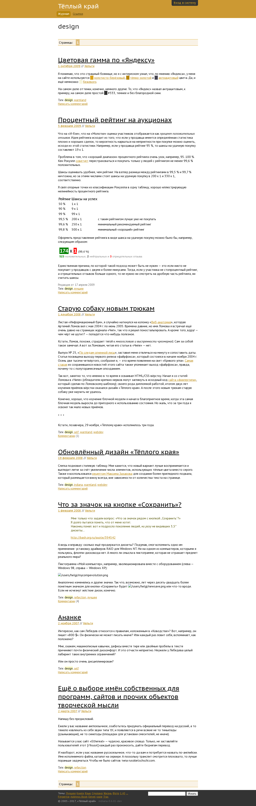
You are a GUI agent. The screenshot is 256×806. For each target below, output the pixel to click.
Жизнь (108, 793)
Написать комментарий (73, 104)
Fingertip (64, 796)
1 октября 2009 (69, 66)
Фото (116, 793)
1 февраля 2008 (69, 510)
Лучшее (71, 793)
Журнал (63, 14)
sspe (99, 796)
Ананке (69, 617)
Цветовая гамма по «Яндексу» (106, 60)
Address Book (79, 796)
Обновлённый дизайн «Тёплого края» (118, 452)
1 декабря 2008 (69, 314)
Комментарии (66, 436)
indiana (78, 485)
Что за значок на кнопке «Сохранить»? (119, 504)
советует (82, 161)
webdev (98, 432)
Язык (88, 793)
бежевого (89, 82)
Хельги (89, 66)
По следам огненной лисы (97, 352)
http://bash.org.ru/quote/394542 (93, 537)
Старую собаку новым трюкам (106, 308)
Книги (80, 793)
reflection (80, 597)
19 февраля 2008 (70, 458)
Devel (92, 796)
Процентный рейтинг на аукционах (115, 119)
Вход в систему (185, 3)
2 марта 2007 (67, 711)
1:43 (122, 793)
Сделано (97, 793)
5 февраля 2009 (69, 126)
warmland (80, 100)
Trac (106, 796)
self (76, 432)
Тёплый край (78, 6)
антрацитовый (168, 78)
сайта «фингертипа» (182, 380)
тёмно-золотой (140, 78)
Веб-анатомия (161, 322)
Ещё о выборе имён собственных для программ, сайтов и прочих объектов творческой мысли (118, 696)
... (127, 793)
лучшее (79, 288)
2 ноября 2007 (68, 623)
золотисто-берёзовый (109, 78)
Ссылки (78, 14)
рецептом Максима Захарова (112, 474)
